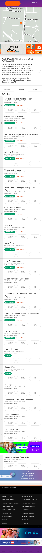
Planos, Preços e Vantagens (30, 503)
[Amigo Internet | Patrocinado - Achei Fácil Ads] (21, 533)
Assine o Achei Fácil (27, 496)
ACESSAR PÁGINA (10, 110)
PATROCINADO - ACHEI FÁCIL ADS (35, 43)
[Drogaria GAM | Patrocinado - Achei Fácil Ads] (21, 542)
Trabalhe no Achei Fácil (8, 509)
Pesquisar (25, 519)
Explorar (24, 551)
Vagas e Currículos (17, 551)
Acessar (4, 523)
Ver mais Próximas (34, 88)
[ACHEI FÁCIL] (13, 3)
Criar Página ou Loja (8, 499)
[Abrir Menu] (2, 3)
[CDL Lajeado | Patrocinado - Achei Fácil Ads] (21, 49)
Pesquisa (31, 551)
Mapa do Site (25, 509)
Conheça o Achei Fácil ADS (29, 499)
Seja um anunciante (7, 506)
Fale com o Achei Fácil (28, 506)
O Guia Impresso (7, 516)
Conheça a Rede (7, 496)
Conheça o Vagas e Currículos (10, 503)
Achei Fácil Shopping (28, 516)
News (3, 551)
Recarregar (25, 523)
